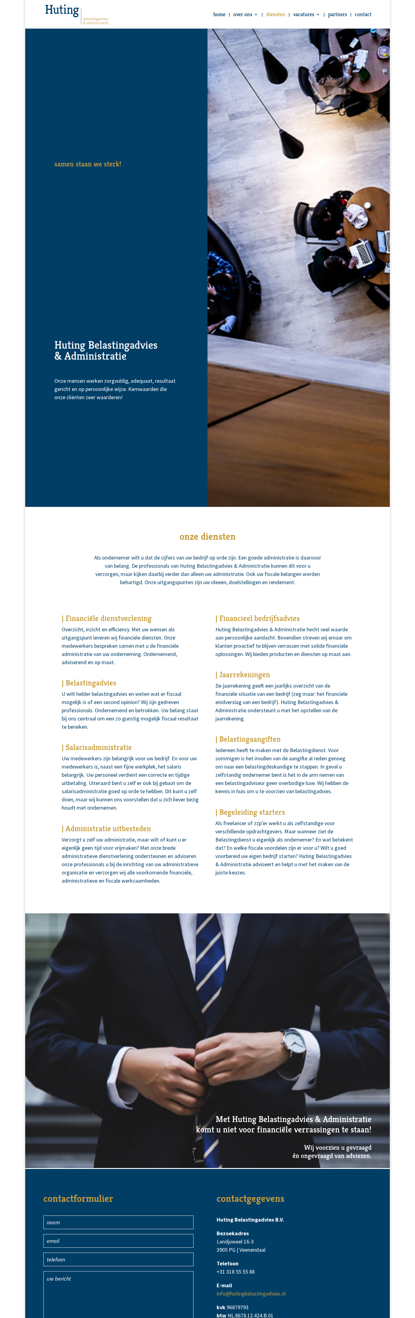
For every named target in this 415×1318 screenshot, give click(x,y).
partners (337, 15)
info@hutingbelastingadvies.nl (251, 1293)
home (219, 15)
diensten (275, 15)
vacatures (303, 15)
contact (363, 15)
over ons (242, 15)
